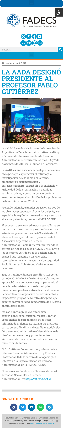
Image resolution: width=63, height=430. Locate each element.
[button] (59, 12)
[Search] (60, 49)
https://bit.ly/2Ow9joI (38, 379)
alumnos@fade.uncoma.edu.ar (42, 423)
